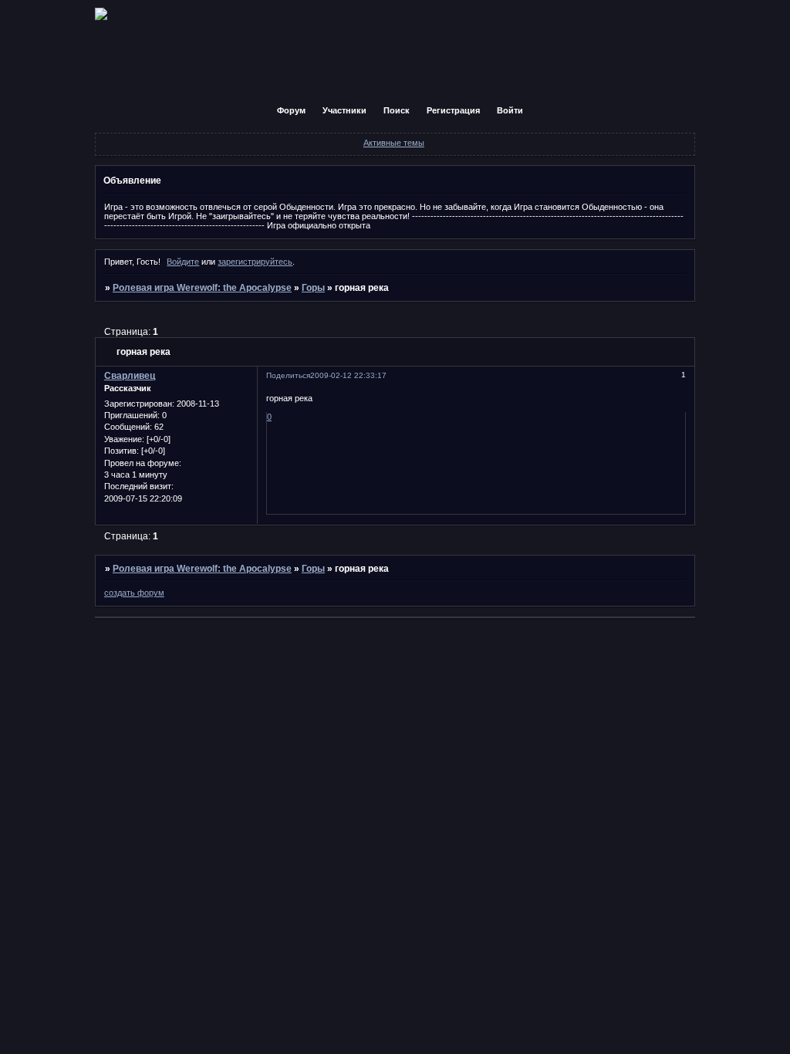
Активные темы (393, 142)
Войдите (183, 261)
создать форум (134, 592)
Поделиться (288, 375)
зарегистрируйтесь (255, 261)
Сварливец (129, 375)
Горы (313, 287)
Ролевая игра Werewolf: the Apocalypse (202, 287)
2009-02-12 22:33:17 (348, 375)
